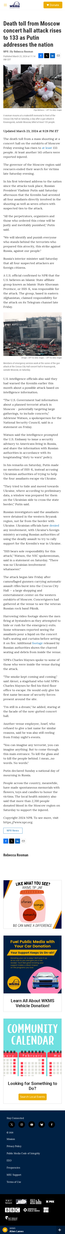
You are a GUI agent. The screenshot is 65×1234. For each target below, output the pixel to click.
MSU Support (14, 1175)
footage (37, 643)
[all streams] (60, 1230)
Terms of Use (14, 1182)
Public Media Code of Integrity (23, 1153)
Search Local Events (32, 1097)
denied (54, 525)
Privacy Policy (14, 1146)
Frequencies (13, 1168)
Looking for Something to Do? (32, 1086)
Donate (54, 4)
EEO (9, 1160)
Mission (11, 1139)
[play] (5, 1230)
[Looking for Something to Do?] (33, 1047)
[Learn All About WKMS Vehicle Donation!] (33, 964)
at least (47, 148)
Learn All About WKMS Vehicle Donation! (32, 1003)
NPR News (13, 830)
